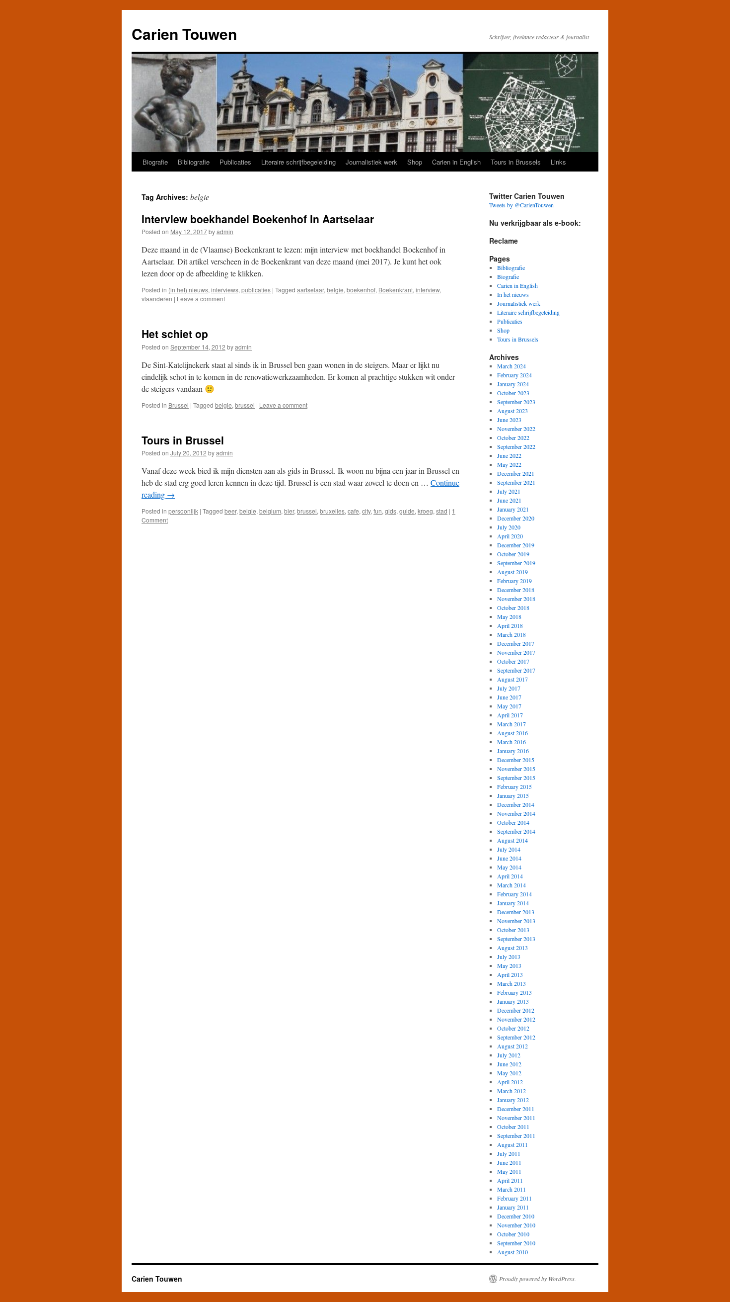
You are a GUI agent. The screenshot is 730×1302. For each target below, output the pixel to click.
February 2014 (514, 894)
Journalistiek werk (371, 162)
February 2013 (514, 992)
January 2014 (513, 903)
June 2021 (509, 500)
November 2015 (516, 769)
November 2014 (516, 813)
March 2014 (511, 885)
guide (407, 511)
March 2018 (511, 634)
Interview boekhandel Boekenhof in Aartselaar (258, 218)
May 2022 (509, 464)
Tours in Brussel (183, 440)
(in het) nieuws (188, 289)
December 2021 (515, 473)
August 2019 (512, 572)
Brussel (178, 405)
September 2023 (516, 402)
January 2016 (513, 751)
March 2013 (511, 983)
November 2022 (516, 429)
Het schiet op (175, 333)
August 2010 (512, 1252)
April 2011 (510, 1180)
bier (289, 511)
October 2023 (513, 393)
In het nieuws (513, 294)
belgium (270, 511)
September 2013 (516, 939)
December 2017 (515, 643)
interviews (224, 289)
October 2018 (513, 607)
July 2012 (508, 1055)
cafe (353, 511)
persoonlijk (183, 511)
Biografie (155, 162)
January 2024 (513, 384)
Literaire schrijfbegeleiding (298, 162)
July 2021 (508, 491)
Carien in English (456, 162)
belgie (335, 289)
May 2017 (509, 706)
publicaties (256, 289)
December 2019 (515, 545)
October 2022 (513, 437)
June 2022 (509, 455)
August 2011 (512, 1144)
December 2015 (515, 760)
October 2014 (513, 822)
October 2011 (513, 1126)
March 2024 (511, 366)
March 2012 (511, 1091)
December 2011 (515, 1109)
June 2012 (509, 1064)
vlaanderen (157, 298)
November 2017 (516, 652)
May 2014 (509, 867)
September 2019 (516, 563)
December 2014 (515, 804)
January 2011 (513, 1207)
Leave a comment (201, 298)
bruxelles (332, 511)
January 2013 (513, 1001)
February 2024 (514, 375)
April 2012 (510, 1082)
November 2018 (516, 599)
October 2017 (513, 661)
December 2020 (515, 518)
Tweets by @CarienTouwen (521, 205)
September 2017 (516, 670)
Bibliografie (194, 162)
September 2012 (516, 1037)
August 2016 (512, 733)
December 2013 (515, 912)
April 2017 (510, 715)
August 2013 (512, 948)
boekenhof (361, 289)
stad (441, 511)
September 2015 (516, 777)
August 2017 (512, 679)
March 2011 (511, 1189)
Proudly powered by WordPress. (537, 1279)
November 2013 (516, 921)
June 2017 (509, 697)
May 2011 (509, 1171)
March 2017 (511, 724)
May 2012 (509, 1073)
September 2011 (516, 1135)
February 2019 (514, 581)
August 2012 (512, 1046)
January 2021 (513, 509)
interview (427, 289)
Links (558, 162)
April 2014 (510, 876)
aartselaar (310, 289)
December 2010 (515, 1216)
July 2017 (508, 688)
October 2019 (513, 554)
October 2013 (513, 930)
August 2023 (512, 411)
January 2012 (513, 1100)
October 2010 (513, 1234)
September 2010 (516, 1243)
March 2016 (511, 742)
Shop (414, 162)
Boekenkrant (395, 289)
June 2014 (509, 858)
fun (377, 511)
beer (230, 511)
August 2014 (512, 840)
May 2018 (509, 616)
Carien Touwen (184, 33)
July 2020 (508, 527)
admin (225, 231)
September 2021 (516, 482)
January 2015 (513, 795)
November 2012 (516, 1019)
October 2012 (513, 1028)
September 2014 (516, 831)
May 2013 (509, 965)
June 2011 (509, 1162)
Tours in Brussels (516, 162)
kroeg (425, 511)
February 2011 (514, 1198)
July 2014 (508, 849)
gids (390, 511)
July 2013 (508, 956)
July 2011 (508, 1153)
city (366, 511)
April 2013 (510, 974)
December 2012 (515, 1010)
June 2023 (509, 420)
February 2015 (514, 786)
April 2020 (510, 536)
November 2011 (516, 1118)
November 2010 (516, 1225)
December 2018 (515, 590)
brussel (245, 405)
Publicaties (235, 162)
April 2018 (510, 625)
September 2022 (516, 446)
